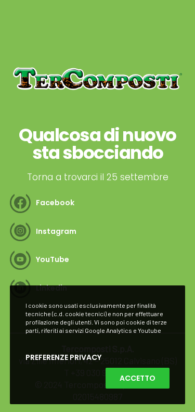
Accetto (137, 378)
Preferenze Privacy (63, 357)
